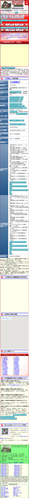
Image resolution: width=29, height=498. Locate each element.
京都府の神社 (3, 475)
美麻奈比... (17, 358)
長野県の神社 (3, 472)
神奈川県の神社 (17, 468)
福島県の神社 (3, 465)
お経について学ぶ (16, 490)
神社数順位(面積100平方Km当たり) (8, 418)
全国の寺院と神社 (5, 33)
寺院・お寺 (3, 486)
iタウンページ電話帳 (15, 105)
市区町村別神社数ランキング (18, 241)
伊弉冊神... (5, 362)
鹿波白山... (17, 369)
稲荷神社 (16, 362)
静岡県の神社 (3, 473)
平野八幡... (5, 359)
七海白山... (5, 371)
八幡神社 (17, 357)
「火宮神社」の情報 (15, 120)
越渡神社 (16, 363)
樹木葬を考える (4, 493)
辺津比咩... (17, 359)
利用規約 (21, 462)
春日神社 (17, 373)
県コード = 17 (13, 111)
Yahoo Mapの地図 (15, 99)
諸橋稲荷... (5, 374)
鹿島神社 (5, 369)
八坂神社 (5, 357)
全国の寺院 (17, 33)
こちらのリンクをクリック (13, 384)
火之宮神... (5, 367)
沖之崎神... (5, 364)
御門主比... (17, 368)
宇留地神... (5, 363)
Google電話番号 (14, 103)
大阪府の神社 (16, 475)
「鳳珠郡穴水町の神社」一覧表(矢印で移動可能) (14, 27)
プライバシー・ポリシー (7, 462)
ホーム (16, 12)
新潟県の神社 (3, 469)
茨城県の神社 (16, 465)
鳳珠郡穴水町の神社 (21, 37)
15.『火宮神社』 (10, 25)
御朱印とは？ (16, 493)
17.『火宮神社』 (19, 25)
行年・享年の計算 (4, 491)
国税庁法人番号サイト (16, 124)
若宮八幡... (17, 371)
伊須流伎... (16, 361)
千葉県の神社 (16, 467)
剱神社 (4, 361)
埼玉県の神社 (3, 467)
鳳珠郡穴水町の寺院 (14, 35)
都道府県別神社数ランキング (18, 182)
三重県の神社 (3, 474)
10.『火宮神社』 (20, 30)
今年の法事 (15, 494)
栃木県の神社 (3, 466)
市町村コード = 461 (22, 113)
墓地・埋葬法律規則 (5, 496)
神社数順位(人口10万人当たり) (18, 186)
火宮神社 (8, 78)
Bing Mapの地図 (14, 101)
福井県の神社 (3, 470)
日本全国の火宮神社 (15, 91)
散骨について (16, 491)
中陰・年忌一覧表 (4, 489)
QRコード (25, 430)
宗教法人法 (3, 490)
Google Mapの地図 (15, 97)
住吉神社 (5, 372)
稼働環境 (16, 462)
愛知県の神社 (16, 473)
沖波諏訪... (16, 364)
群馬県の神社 (16, 466)
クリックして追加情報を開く (9, 484)
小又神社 (17, 374)
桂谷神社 (17, 367)
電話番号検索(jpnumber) (16, 107)
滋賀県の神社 (16, 474)
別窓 (22, 97)
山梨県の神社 (16, 470)
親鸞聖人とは (16, 489)
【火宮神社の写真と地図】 (8, 67)
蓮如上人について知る (17, 492)
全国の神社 (24, 35)
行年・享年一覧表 (16, 486)
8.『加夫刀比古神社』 (10, 30)
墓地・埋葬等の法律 (5, 492)
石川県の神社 (9, 37)
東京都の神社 (3, 468)
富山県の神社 (16, 469)
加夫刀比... (5, 366)
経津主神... (5, 368)
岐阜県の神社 (16, 472)
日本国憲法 (3, 494)
